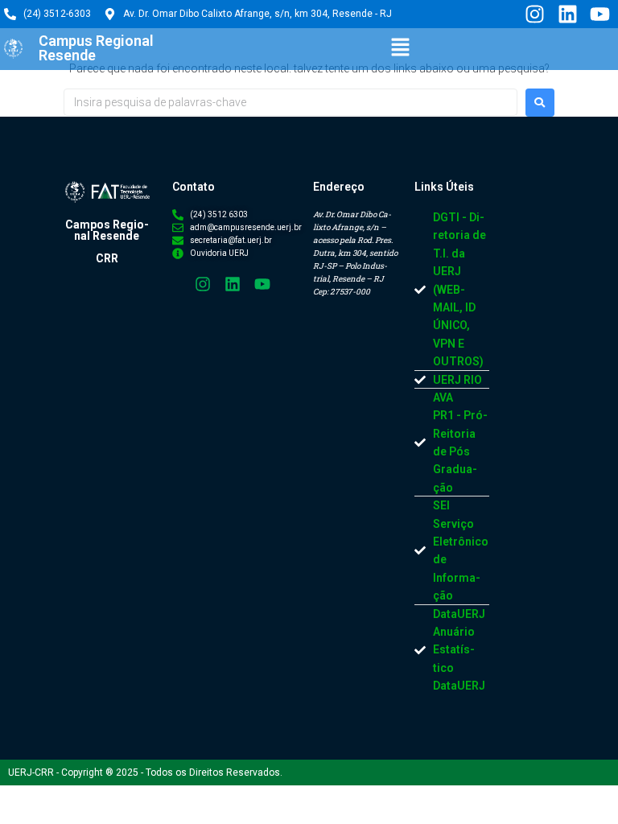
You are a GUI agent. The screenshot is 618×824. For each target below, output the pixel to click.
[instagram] (534, 14)
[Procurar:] (290, 102)
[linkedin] (566, 14)
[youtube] (599, 14)
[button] (401, 48)
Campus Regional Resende (96, 48)
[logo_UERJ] (13, 49)
